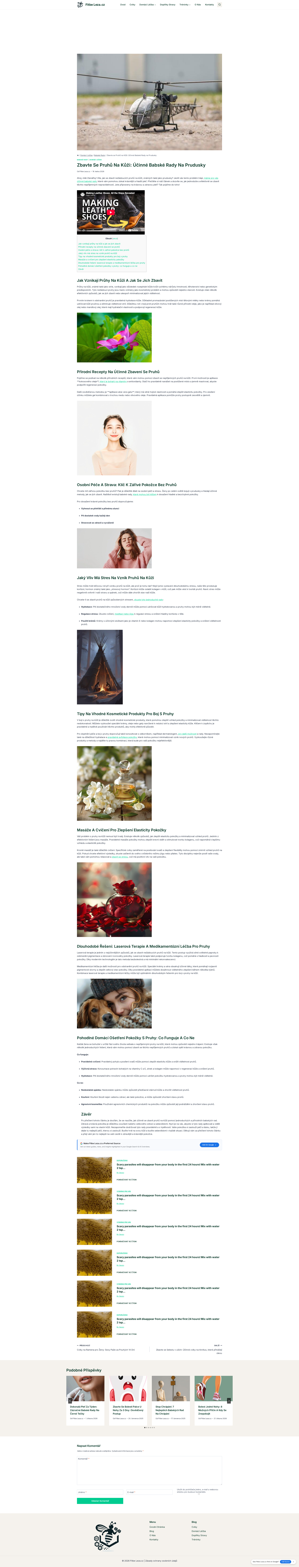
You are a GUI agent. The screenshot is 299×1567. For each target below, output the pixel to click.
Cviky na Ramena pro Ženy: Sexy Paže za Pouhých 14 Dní (106, 1347)
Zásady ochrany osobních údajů (161, 1561)
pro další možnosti (187, 734)
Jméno (82, 1492)
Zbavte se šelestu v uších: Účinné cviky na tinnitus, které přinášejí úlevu (189, 1349)
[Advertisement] (149, 27)
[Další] (229, 1401)
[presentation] (85, 1388)
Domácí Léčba (96, 160)
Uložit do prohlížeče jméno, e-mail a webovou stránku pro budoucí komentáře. (197, 1490)
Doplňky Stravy (167, 4)
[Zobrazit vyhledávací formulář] (219, 4)
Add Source (285, 1562)
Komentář (83, 1459)
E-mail (131, 1492)
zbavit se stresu (120, 857)
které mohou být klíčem (145, 494)
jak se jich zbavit (146, 280)
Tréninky (196, 1539)
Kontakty (209, 4)
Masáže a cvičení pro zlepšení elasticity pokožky (101, 259)
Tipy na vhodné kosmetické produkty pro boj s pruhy (103, 256)
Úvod (122, 4)
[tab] (144, 1427)
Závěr (81, 269)
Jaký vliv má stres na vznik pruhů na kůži (97, 253)
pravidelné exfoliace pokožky (122, 737)
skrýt (115, 238)
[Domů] (78, 155)
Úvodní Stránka (157, 1527)
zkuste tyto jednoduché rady (148, 599)
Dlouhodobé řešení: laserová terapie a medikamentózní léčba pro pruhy (111, 263)
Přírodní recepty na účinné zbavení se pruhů (99, 247)
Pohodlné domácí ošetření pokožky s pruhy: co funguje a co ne (107, 266)
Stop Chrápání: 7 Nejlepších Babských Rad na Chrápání (170, 1410)
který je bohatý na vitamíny (113, 381)
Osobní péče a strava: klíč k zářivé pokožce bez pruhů (103, 250)
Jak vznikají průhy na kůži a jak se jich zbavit (99, 243)
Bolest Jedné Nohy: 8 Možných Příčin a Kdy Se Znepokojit (212, 1410)
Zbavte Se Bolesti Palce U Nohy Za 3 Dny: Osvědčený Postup (128, 1410)
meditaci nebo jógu (124, 614)
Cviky (132, 4)
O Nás (198, 4)
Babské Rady (82, 160)
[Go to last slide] (70, 1401)
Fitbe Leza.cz (85, 171)
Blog (152, 1531)
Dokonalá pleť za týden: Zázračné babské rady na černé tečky (84, 1410)
